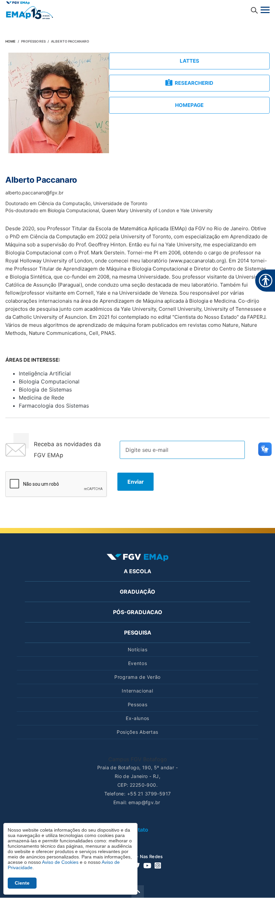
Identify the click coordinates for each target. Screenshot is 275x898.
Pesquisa (137, 632)
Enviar (135, 481)
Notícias (138, 649)
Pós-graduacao (137, 612)
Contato (137, 829)
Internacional (137, 691)
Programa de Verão (137, 677)
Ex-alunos (137, 718)
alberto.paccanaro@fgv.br (34, 192)
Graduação (137, 591)
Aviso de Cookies (60, 862)
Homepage (189, 105)
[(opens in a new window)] (29, 9)
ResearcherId (194, 83)
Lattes (189, 61)
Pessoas (138, 704)
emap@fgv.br (144, 802)
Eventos (137, 663)
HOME (10, 41)
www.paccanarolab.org (197, 260)
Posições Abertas (137, 732)
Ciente (22, 883)
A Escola (137, 571)
